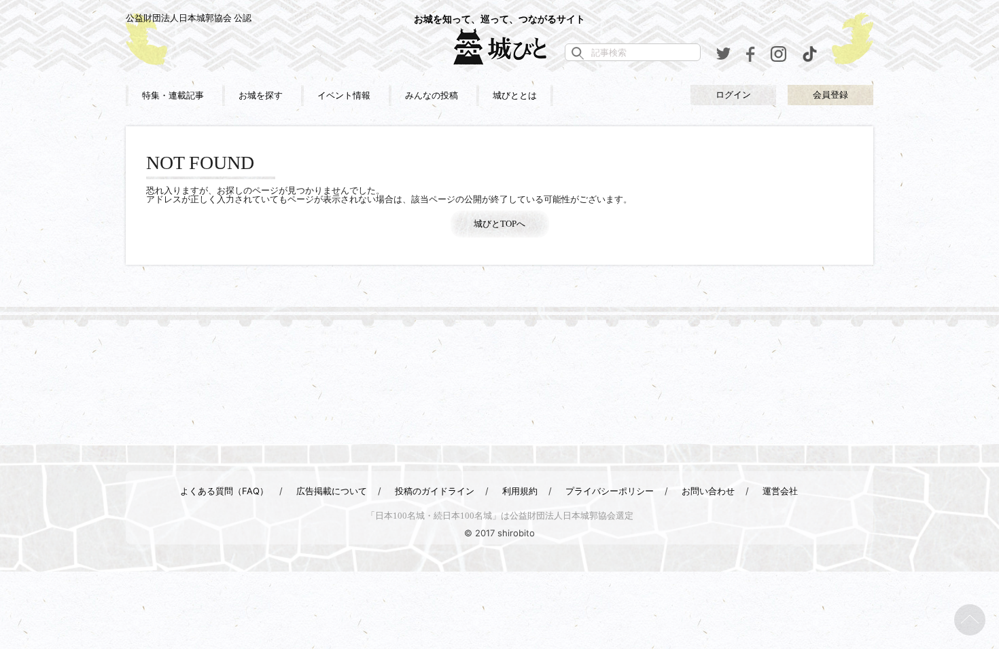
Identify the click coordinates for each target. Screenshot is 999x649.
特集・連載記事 (173, 95)
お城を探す (261, 95)
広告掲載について (331, 490)
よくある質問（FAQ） (224, 490)
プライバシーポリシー (609, 490)
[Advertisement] (499, 384)
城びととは (515, 95)
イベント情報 (343, 95)
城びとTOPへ (499, 224)
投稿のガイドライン (434, 490)
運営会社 (780, 490)
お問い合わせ (708, 490)
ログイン (733, 95)
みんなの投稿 (431, 95)
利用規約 (520, 490)
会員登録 (830, 95)
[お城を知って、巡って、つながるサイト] (499, 46)
